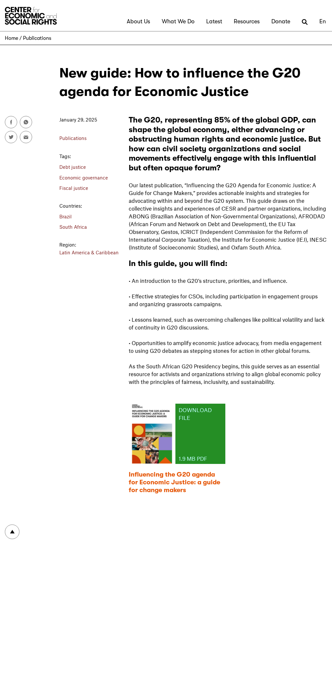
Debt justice (72, 167)
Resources (247, 21)
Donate (280, 21)
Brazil (65, 216)
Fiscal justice (73, 188)
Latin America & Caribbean (89, 252)
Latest (214, 21)
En (322, 21)
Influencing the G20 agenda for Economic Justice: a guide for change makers (174, 482)
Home (11, 38)
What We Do (178, 21)
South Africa (73, 227)
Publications (37, 38)
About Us (138, 21)
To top (12, 532)
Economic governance (83, 177)
